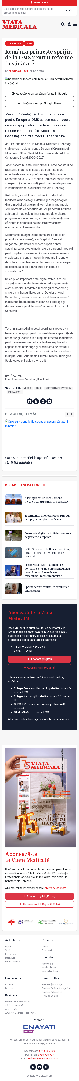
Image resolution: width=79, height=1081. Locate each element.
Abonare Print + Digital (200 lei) (41, 904)
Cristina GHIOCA (18, 71)
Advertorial (11, 1009)
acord (27, 388)
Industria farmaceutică (17, 1001)
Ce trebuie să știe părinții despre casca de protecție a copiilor (28, 11)
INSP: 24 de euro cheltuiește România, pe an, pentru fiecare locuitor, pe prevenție (47, 552)
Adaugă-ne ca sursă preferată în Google (41, 93)
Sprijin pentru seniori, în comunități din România (47, 588)
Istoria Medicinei (51, 971)
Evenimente (13, 978)
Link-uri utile (50, 978)
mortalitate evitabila (58, 388)
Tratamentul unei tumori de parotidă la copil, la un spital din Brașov (47, 517)
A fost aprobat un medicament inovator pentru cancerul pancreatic (47, 499)
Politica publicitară (52, 991)
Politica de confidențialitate (57, 988)
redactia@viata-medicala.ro (43, 1058)
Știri (7, 950)
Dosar (45, 946)
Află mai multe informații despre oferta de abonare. (39, 719)
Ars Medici (47, 963)
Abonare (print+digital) (40, 667)
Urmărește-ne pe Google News (41, 103)
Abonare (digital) (41, 659)
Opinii (8, 946)
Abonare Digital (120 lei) (40, 896)
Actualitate (12, 940)
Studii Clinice (49, 967)
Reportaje (10, 953)
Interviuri (10, 957)
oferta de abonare (55, 888)
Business (11, 995)
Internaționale (12, 961)
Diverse (9, 988)
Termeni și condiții (52, 984)
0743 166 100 (47, 1050)
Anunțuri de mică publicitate (20, 1012)
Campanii (47, 950)
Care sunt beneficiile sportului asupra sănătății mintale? (34, 460)
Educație (47, 957)
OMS (38, 388)
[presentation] (67, 414)
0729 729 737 (46, 1054)
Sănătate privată (14, 1005)
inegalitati (14, 392)
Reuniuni (9, 984)
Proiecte (47, 940)
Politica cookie (50, 995)
